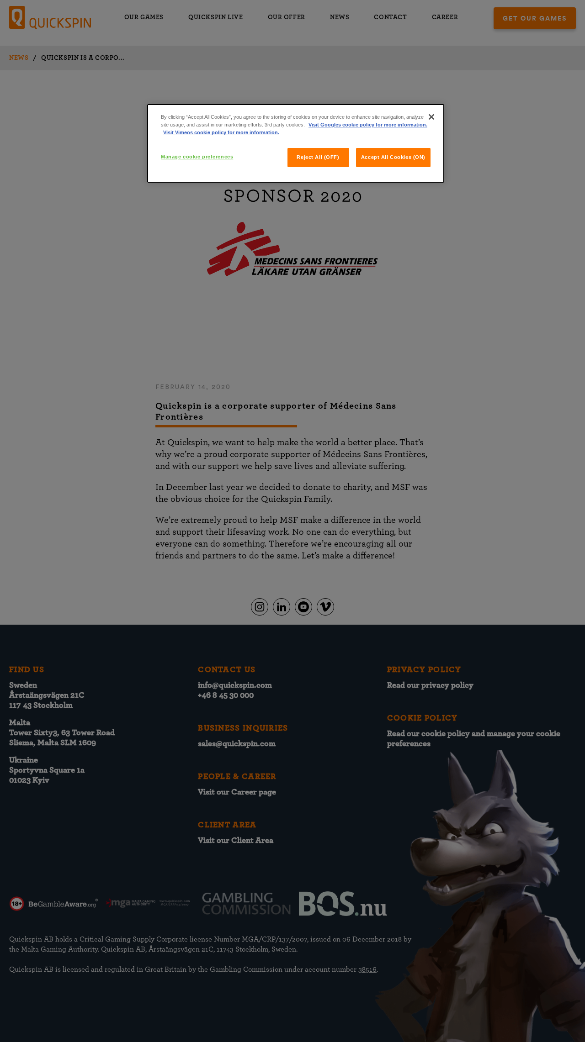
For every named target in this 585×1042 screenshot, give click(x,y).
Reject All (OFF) (318, 157)
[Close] (431, 117)
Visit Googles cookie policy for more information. (367, 124)
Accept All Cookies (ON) (393, 157)
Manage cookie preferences (197, 156)
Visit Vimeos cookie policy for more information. (221, 132)
